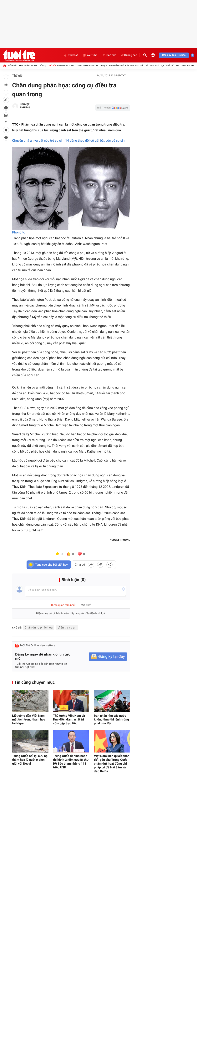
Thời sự (42, 65)
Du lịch (103, 65)
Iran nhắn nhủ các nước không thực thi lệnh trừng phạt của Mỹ (111, 719)
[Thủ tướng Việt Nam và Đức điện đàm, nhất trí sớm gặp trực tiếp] (71, 701)
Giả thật (191, 65)
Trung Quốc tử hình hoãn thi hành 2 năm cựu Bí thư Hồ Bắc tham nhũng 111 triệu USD (70, 761)
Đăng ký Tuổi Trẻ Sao (174, 55)
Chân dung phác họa (39, 627)
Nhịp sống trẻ (116, 65)
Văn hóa (129, 65)
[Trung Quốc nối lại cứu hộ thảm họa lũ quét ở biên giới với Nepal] (30, 741)
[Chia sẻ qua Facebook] (91, 565)
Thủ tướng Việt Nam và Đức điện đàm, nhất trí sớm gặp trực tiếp (69, 719)
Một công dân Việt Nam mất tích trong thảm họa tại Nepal (28, 719)
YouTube (92, 55)
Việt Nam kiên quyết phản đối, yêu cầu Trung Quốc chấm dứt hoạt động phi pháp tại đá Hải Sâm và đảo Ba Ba (111, 763)
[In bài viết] (6, 138)
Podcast (73, 55)
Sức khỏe (181, 65)
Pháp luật (62, 65)
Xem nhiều (24, 65)
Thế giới (52, 65)
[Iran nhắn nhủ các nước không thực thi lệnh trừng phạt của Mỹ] (112, 701)
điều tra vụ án (67, 627)
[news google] (112, 107)
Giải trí (139, 65)
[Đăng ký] (108, 656)
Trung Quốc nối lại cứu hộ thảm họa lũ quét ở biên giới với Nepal (30, 759)
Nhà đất (170, 65)
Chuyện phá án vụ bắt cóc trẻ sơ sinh (38, 141)
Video (34, 65)
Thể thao (149, 65)
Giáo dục (160, 65)
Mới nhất (13, 65)
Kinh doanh (75, 65)
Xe (97, 65)
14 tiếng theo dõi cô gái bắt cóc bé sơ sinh (95, 141)
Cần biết (111, 55)
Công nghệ (88, 65)
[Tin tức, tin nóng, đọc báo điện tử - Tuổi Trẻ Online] (19, 55)
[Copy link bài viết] (100, 565)
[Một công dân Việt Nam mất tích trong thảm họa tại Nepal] (30, 701)
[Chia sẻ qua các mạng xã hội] (109, 565)
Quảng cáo (130, 55)
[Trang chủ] (4, 65)
